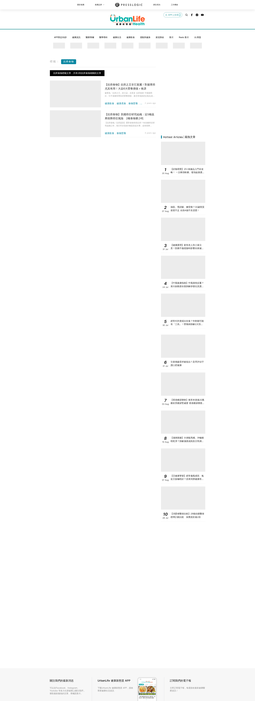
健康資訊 (76, 37)
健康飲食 (130, 37)
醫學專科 (103, 37)
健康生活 (117, 37)
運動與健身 (145, 37)
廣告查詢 (156, 5)
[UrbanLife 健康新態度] (127, 20)
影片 (171, 37)
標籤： (55, 61)
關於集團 (80, 5)
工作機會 (174, 5)
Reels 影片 (184, 37)
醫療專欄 (90, 37)
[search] (186, 15)
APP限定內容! (60, 37)
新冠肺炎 (160, 37)
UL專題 (197, 37)
